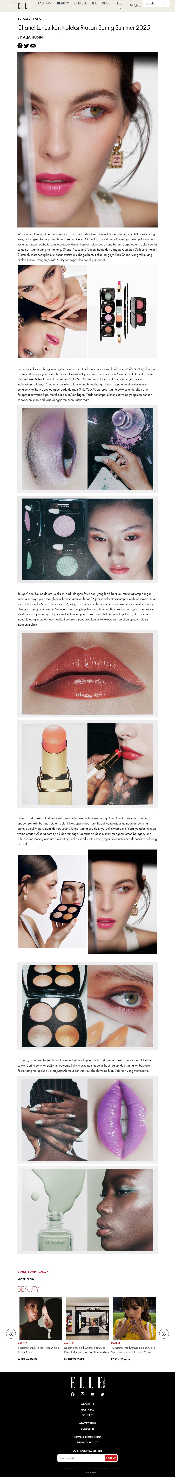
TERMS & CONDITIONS (88, 1437)
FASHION (45, 3)
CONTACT (87, 1415)
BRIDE (106, 3)
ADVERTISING (87, 1423)
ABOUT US (87, 1404)
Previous (11, 1332)
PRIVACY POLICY (87, 1442)
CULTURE (80, 3)
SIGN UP (111, 1457)
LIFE (94, 3)
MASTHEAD (87, 1409)
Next (164, 1332)
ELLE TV (119, 5)
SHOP (134, 6)
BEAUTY (63, 3)
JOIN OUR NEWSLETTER (87, 1450)
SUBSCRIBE (87, 1428)
